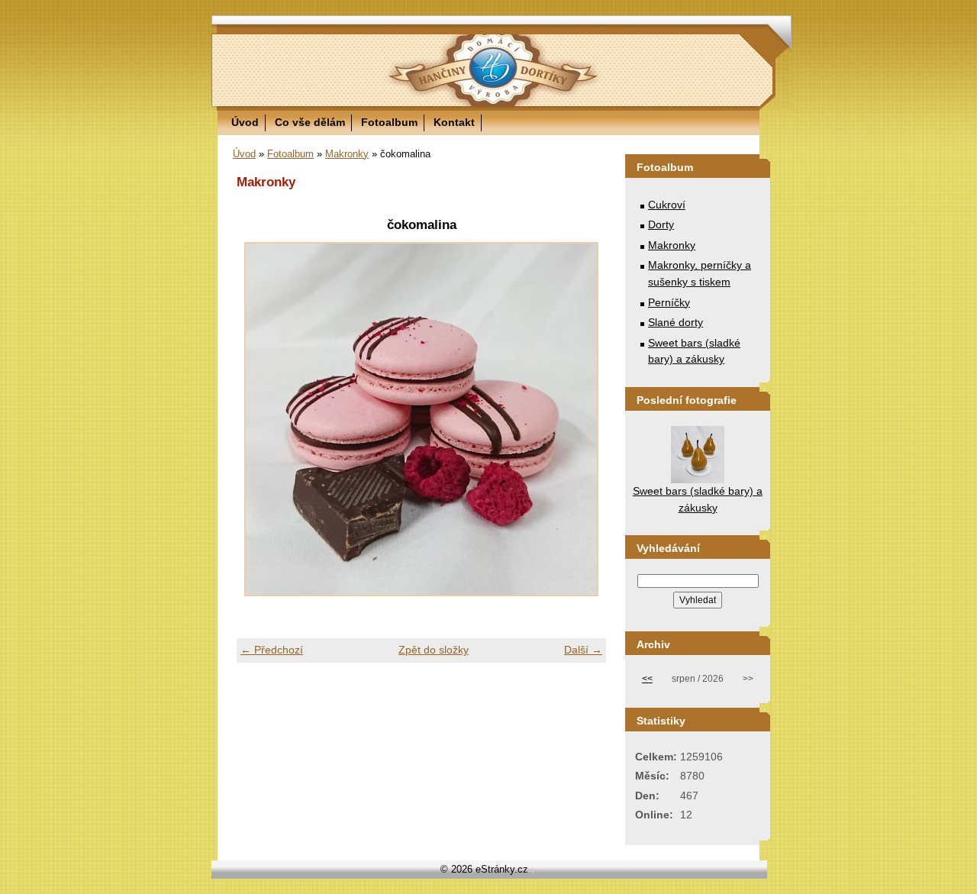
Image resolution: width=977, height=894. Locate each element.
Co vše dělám (310, 122)
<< (647, 678)
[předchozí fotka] (261, 419)
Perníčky (669, 302)
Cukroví (666, 204)
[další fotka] (581, 419)
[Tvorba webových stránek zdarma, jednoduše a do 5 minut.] (533, 870)
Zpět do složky (433, 650)
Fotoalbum (389, 122)
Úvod (245, 122)
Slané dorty (675, 322)
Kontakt (454, 122)
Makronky (347, 154)
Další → (583, 650)
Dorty (661, 224)
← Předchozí (271, 650)
